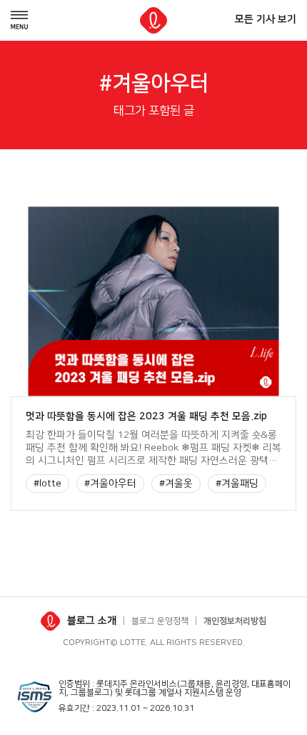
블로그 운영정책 (159, 621)
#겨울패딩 (237, 483)
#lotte (47, 483)
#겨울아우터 (110, 483)
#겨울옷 (176, 483)
